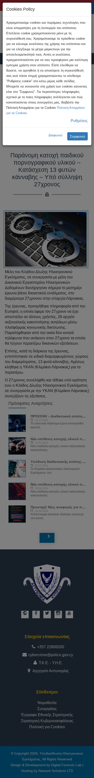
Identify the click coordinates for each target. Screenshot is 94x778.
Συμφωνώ (77, 136)
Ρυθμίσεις (79, 121)
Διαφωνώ (55, 135)
